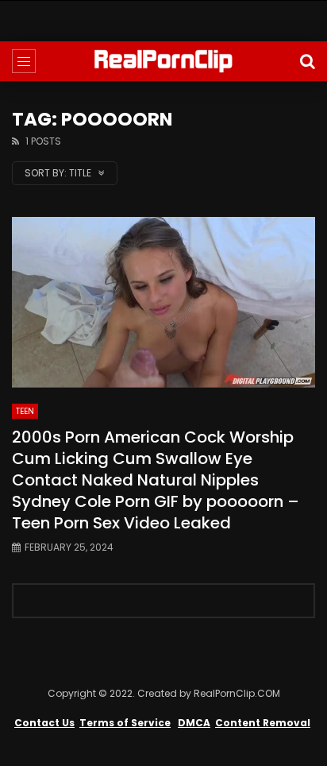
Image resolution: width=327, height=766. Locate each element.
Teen (25, 411)
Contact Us (44, 722)
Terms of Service (125, 722)
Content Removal (262, 722)
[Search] (307, 61)
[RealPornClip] (163, 61)
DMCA (194, 722)
